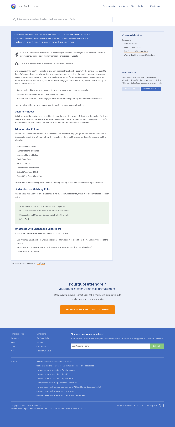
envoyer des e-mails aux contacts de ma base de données (61, 396)
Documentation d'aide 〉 (24, 35)
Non (43, 263)
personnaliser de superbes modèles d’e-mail (55, 362)
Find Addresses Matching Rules (136, 51)
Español (153, 406)
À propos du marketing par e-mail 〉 (76, 35)
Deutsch (128, 406)
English (120, 406)
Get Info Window (130, 44)
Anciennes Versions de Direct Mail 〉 (48, 35)
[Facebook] (163, 406)
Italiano (145, 406)
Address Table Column (132, 48)
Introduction (127, 40)
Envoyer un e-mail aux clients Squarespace (55, 379)
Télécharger (155, 6)
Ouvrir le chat (131, 89)
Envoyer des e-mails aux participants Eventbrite (57, 383)
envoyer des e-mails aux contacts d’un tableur (56, 391)
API (12, 351)
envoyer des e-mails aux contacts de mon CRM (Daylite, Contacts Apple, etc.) (69, 387)
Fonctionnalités (109, 6)
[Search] (14, 19)
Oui (38, 263)
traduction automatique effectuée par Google (58, 56)
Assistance (123, 6)
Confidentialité (43, 338)
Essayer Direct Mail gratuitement (88, 310)
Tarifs (140, 6)
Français (137, 406)
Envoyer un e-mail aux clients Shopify (52, 374)
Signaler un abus (44, 351)
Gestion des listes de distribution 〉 (76, 38)
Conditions (41, 334)
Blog (133, 6)
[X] (160, 406)
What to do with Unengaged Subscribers (139, 55)
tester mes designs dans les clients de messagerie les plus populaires (65, 366)
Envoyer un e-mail (151, 89)
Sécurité (40, 342)
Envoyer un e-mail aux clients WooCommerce (56, 370)
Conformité (41, 347)
